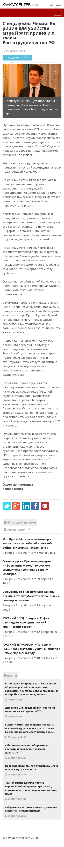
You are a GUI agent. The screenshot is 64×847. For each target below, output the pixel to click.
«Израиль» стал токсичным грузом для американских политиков (31, 811)
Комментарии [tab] (17, 529)
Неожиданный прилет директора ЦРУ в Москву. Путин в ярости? (31, 770)
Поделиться (16, 57)
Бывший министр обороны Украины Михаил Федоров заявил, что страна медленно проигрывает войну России (30, 730)
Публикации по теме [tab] (20, 522)
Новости (10, 675)
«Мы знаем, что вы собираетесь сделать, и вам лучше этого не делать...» (26, 751)
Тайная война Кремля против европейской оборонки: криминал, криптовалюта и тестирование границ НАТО (31, 790)
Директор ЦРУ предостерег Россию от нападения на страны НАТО (30, 712)
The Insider (24, 155)
